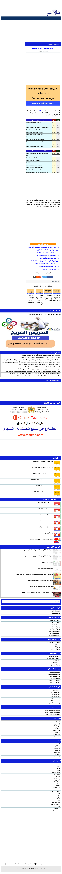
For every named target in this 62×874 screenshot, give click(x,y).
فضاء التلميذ (57, 746)
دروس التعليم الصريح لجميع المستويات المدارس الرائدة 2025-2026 (45, 314)
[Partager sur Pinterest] (40, 277)
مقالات (58, 793)
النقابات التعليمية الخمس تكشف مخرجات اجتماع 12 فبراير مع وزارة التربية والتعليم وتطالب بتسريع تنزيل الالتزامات (33, 371)
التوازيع (58, 770)
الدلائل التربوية (57, 728)
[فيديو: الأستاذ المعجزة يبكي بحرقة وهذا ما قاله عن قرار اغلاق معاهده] (57, 594)
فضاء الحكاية (57, 748)
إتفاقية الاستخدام (18, 863)
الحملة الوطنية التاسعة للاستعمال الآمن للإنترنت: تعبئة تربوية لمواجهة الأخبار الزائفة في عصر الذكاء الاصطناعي (34, 373)
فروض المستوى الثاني (55, 629)
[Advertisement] (28, 5)
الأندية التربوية (57, 721)
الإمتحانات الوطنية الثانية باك (53, 658)
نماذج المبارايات (56, 787)
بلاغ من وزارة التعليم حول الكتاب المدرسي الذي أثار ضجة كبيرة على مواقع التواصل (34, 574)
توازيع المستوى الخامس (54, 698)
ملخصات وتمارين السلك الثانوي (53, 714)
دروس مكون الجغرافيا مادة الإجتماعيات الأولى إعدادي (46, 250)
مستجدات (58, 764)
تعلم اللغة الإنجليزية (55, 611)
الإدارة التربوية (57, 723)
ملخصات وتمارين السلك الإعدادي (52, 712)
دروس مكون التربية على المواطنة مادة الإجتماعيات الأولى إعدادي (43, 247)
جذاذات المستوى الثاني (54, 676)
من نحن (42, 863)
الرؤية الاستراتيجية (56, 802)
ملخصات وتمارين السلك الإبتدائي (52, 710)
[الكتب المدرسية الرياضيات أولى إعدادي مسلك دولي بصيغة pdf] (56, 291)
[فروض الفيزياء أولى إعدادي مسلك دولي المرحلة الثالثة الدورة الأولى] (30, 291)
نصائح (59, 800)
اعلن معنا (24, 863)
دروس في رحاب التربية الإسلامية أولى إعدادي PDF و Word (45, 261)
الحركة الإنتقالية (56, 726)
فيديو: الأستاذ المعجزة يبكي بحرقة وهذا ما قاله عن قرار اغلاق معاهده (37, 592)
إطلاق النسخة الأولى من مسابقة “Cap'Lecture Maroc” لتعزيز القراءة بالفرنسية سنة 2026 (38, 375)
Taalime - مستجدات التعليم (27, 868)
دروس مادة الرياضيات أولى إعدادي (50, 269)
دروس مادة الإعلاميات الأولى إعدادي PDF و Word (47, 263)
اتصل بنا (37, 863)
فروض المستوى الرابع (55, 633)
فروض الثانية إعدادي (55, 649)
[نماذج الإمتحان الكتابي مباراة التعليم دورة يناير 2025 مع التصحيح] (57, 557)
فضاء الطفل (57, 750)
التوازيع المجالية (56, 690)
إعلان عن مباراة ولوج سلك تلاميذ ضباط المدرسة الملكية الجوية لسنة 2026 (42, 366)
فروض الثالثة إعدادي (55, 647)
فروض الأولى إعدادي (55, 644)
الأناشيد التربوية (56, 743)
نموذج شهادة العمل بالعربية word (45, 568)
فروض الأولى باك (56, 660)
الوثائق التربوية (56, 730)
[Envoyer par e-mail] (34, 277)
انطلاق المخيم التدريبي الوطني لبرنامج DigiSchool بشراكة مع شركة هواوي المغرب (40, 357)
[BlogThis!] (37, 277)
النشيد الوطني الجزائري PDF (46, 562)
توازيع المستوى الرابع (55, 700)
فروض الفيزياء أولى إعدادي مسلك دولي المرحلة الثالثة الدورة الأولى (31, 299)
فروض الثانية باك (56, 662)
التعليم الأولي (57, 776)
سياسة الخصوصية (9, 863)
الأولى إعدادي (54, 281)
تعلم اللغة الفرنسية (55, 613)
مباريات (58, 768)
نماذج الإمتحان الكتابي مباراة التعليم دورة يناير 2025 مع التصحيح (39, 556)
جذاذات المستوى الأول (55, 682)
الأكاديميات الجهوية (55, 804)
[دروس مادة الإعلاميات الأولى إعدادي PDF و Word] (48, 291)
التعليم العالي (57, 781)
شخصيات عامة (56, 810)
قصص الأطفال (57, 752)
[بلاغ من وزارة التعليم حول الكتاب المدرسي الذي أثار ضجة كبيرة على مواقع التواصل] (57, 576)
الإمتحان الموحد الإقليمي (54, 620)
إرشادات (58, 785)
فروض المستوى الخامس (54, 631)
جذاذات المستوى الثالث (54, 680)
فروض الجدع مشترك (55, 664)
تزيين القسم (57, 732)
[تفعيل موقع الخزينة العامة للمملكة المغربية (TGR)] (57, 588)
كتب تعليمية (57, 754)
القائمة (30, 18)
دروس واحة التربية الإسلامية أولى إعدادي (49, 258)
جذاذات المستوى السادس (54, 672)
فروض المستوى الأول (55, 624)
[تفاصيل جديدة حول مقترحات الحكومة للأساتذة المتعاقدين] (57, 582)
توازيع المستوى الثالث (55, 694)
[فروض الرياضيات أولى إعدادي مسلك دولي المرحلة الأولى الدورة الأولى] (39, 291)
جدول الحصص (57, 795)
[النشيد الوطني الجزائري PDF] (57, 563)
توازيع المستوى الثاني (55, 696)
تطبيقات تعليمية (56, 734)
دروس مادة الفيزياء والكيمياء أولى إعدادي (49, 266)
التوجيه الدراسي (56, 774)
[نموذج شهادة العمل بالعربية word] (57, 570)
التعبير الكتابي (57, 806)
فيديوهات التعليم (56, 808)
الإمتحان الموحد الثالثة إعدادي (53, 642)
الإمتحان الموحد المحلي (54, 622)
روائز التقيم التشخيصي (55, 778)
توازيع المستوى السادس (54, 702)
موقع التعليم (41, 110)
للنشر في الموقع (31, 863)
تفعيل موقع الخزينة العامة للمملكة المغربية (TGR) (41, 586)
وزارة (59, 789)
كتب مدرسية (57, 756)
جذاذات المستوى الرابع (55, 678)
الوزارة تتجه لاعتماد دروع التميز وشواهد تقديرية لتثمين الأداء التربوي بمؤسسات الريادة (39, 364)
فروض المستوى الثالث (55, 626)
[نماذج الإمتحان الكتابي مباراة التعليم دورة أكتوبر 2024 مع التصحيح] (57, 551)
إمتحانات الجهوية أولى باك (54, 656)
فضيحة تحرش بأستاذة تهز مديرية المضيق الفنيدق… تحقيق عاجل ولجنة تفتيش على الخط (39, 369)
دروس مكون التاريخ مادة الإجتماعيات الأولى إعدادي (47, 252)
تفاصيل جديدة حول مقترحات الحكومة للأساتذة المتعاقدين (40, 580)
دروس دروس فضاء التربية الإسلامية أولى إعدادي (47, 255)
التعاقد (58, 783)
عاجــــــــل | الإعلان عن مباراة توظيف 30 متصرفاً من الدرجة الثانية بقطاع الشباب (41, 355)
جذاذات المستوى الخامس (54, 674)
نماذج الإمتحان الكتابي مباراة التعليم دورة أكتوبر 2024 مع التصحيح (38, 550)
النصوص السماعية (56, 772)
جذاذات (58, 766)
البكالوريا (58, 798)
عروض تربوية (57, 736)
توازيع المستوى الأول (55, 692)
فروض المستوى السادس (54, 635)
